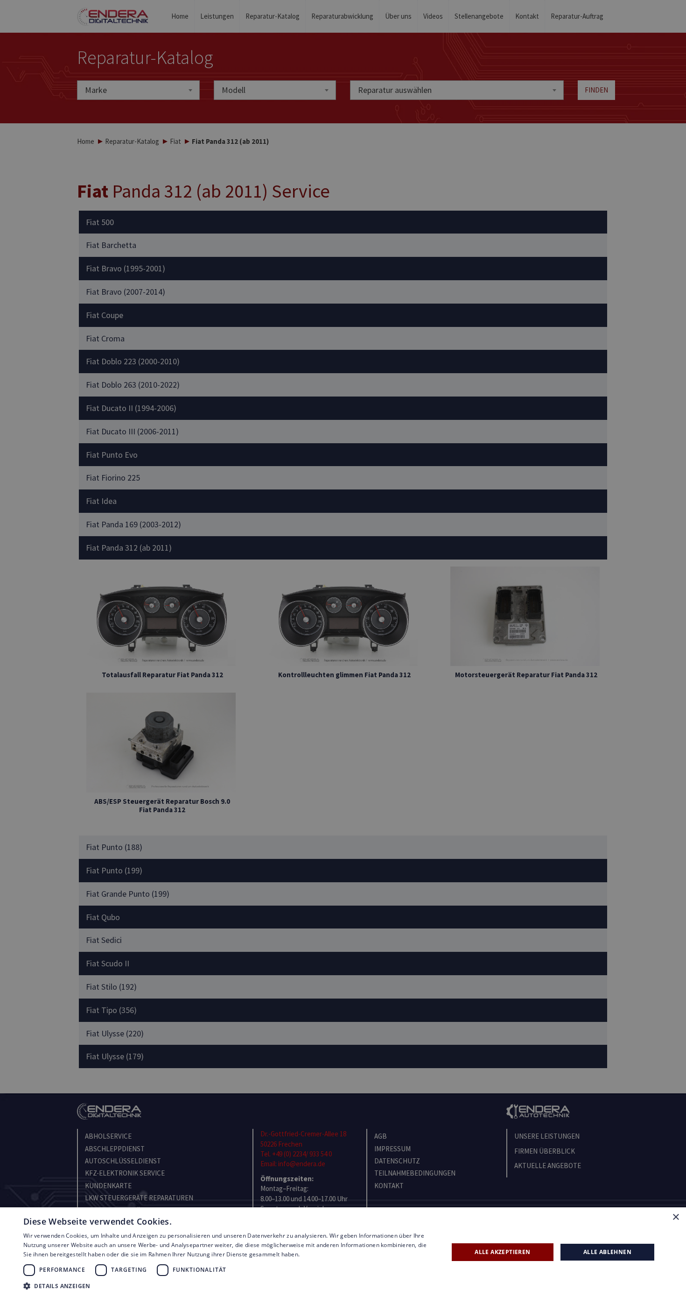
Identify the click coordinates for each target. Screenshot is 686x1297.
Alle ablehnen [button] (607, 1252)
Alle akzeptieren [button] (502, 1252)
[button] (229, 1285)
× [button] (675, 1217)
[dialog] (343, 648)
